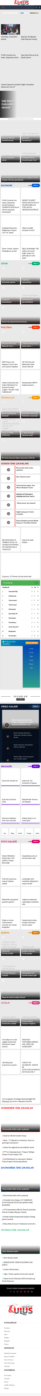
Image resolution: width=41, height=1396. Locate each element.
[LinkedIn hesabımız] (32, 1324)
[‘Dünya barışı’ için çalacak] (8, 508)
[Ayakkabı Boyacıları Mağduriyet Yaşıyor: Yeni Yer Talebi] (10, 220)
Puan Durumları (9, 1395)
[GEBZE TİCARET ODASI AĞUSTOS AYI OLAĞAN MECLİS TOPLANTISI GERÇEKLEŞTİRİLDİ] (30, 193)
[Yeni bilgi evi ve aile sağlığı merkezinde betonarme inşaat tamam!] (10, 1064)
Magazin (7, 1373)
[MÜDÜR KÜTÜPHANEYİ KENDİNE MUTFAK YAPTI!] (8, 499)
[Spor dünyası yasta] (8, 482)
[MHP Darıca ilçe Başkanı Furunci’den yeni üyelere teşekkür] (10, 354)
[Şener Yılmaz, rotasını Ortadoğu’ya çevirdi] (10, 241)
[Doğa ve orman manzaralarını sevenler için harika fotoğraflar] (10, 944)
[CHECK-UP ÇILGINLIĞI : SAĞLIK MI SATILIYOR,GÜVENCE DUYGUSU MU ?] (30, 1087)
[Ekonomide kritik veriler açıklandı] (8, 473)
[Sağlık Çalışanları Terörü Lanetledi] (8, 517)
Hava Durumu (8, 1392)
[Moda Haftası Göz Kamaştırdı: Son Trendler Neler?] (8, 790)
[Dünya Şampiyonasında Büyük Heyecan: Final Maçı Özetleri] (8, 526)
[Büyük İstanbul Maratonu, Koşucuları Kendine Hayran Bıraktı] (8, 769)
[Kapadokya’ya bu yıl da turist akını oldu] (30, 880)
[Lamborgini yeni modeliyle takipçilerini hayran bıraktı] (30, 903)
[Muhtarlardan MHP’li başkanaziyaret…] (30, 375)
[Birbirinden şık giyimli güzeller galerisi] (10, 924)
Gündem (7, 1360)
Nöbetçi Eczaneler (10, 1385)
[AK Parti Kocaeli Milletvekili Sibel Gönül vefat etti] (30, 354)
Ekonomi (7, 1363)
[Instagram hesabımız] (17, 1324)
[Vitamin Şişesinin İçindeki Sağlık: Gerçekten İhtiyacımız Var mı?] (20, 71)
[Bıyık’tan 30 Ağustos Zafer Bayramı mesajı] (30, 29)
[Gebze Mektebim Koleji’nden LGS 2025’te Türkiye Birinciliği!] (10, 880)
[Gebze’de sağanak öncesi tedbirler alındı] (10, 162)
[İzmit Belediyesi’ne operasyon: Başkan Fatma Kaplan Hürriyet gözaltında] (20, 182)
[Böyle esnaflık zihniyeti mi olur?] (30, 220)
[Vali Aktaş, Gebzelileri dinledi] (10, 29)
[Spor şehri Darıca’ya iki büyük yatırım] (30, 47)
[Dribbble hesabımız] (28, 1324)
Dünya (6, 1376)
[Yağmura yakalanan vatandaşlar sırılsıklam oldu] (30, 924)
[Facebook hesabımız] (10, 1324)
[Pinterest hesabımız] (25, 1324)
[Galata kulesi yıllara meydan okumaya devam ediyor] (30, 944)
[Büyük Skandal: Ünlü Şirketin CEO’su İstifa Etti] (8, 780)
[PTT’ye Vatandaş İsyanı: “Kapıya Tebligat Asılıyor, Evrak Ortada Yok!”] (30, 162)
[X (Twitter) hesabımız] (14, 1324)
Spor (5, 1366)
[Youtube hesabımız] (21, 1324)
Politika (6, 1369)
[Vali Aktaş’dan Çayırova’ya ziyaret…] (10, 1087)
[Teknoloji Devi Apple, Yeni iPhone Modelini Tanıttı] (8, 490)
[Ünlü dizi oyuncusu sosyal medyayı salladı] (10, 903)
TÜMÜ (35, 185)
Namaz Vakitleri (9, 1388)
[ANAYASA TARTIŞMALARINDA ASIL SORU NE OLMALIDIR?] (30, 1064)
